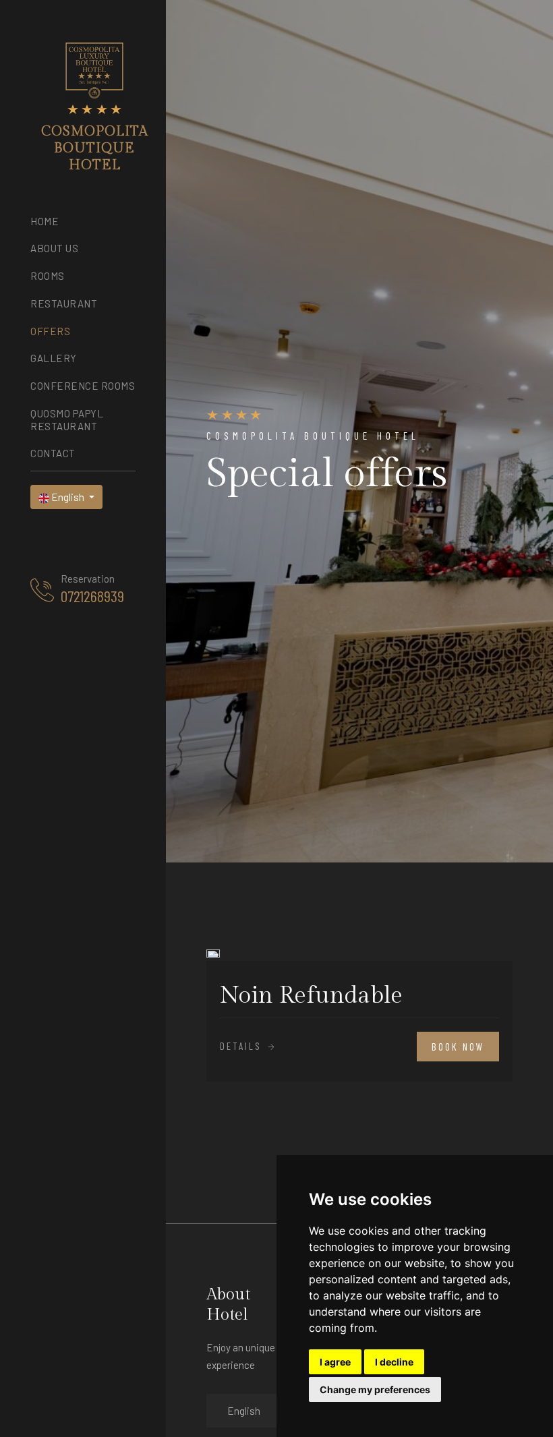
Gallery (53, 358)
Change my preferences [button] (375, 1389)
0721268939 (92, 596)
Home (44, 221)
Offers (50, 331)
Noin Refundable (311, 995)
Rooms (47, 276)
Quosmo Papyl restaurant (66, 419)
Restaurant (63, 303)
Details (243, 1046)
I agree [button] (335, 1362)
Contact (53, 453)
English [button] (67, 496)
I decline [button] (394, 1362)
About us (54, 248)
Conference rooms (82, 386)
